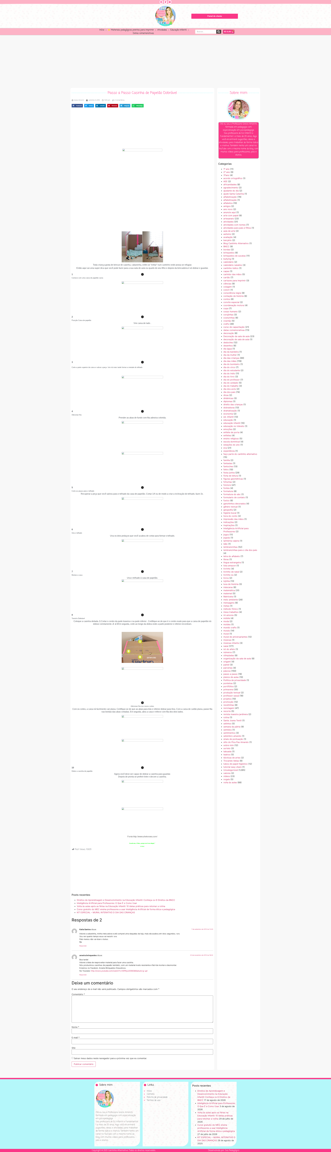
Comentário (78, 994)
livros (226, 578)
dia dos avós (229, 389)
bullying (227, 259)
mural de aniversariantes (235, 637)
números (227, 652)
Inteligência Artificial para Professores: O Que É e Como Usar (107, 903)
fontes (226, 488)
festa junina (229, 472)
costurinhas (229, 317)
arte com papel (230, 215)
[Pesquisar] (218, 32)
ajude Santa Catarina (233, 193)
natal (225, 646)
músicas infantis (231, 643)
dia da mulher (230, 355)
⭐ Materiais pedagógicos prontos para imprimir (131, 29)
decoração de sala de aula (236, 339)
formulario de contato (234, 497)
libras (226, 559)
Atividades (162, 29)
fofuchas (227, 482)
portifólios (228, 686)
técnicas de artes (231, 757)
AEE (225, 181)
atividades (228, 221)
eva (225, 448)
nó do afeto (229, 649)
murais (226, 630)
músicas (227, 640)
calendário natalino (232, 265)
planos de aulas (231, 677)
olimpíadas (228, 655)
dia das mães (229, 361)
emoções (227, 429)
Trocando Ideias (231, 760)
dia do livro (229, 376)
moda (226, 621)
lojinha (226, 581)
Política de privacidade (234, 680)
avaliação (228, 237)
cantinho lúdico (230, 268)
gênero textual (230, 506)
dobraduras (229, 407)
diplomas (227, 401)
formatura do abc (232, 494)
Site (73, 1048)
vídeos (226, 776)
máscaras (228, 587)
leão (225, 544)
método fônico (230, 609)
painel (226, 664)
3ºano (226, 175)
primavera (228, 689)
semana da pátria (231, 726)
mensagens (228, 602)
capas (226, 271)
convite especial (231, 302)
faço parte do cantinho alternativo (240, 454)
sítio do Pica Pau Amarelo (236, 742)
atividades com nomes (234, 224)
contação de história (233, 296)
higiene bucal (229, 513)
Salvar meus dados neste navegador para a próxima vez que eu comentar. (110, 1058)
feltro (226, 469)
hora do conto (230, 516)
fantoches (228, 466)
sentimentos (229, 733)
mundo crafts (229, 627)
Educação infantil (178, 29)
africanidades (230, 184)
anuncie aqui (229, 212)
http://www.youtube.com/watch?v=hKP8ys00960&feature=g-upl (119, 971)
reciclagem (228, 708)
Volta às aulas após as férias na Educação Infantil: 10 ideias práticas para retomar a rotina (121, 906)
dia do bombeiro (231, 364)
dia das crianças (231, 358)
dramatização (230, 410)
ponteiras (228, 683)
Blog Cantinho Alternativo (236, 243)
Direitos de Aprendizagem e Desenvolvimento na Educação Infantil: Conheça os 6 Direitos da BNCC (126, 900)
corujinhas (228, 314)
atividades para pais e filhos (237, 228)
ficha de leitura (230, 475)
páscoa (227, 671)
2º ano (226, 172)
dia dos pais (229, 392)
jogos (226, 534)
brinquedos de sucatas (234, 255)
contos (226, 299)
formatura (228, 491)
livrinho (227, 568)
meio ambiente (230, 599)
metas (226, 606)
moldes (227, 624)
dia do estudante (231, 370)
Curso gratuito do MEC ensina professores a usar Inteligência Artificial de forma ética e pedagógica (126, 909)
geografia (228, 509)
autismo (227, 234)
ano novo (228, 209)
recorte (227, 711)
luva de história (230, 584)
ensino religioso (231, 438)
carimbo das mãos (232, 274)
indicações (228, 522)
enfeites (227, 435)
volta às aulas (230, 782)
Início (101, 29)
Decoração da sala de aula (236, 336)
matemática (229, 590)
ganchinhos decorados (234, 503)
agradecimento (230, 187)
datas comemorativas (234, 330)
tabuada (227, 751)
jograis (226, 537)
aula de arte (229, 231)
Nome (75, 1027)
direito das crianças (233, 404)
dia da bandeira (231, 351)
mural (226, 633)
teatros (226, 754)
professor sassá (231, 695)
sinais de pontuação (233, 739)
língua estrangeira (232, 562)
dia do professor (231, 379)
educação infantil (231, 423)
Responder (83, 946)
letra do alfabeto (231, 556)
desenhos (228, 345)
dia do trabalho (230, 386)
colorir (226, 290)
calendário (228, 262)
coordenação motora (233, 305)
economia (228, 413)
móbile (226, 618)
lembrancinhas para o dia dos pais (240, 550)
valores (227, 773)
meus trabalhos (230, 612)
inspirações (229, 525)
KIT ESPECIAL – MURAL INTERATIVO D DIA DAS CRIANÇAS (106, 912)
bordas (226, 249)
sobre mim (228, 745)
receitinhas (228, 705)
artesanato (228, 218)
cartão (226, 277)
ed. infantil (228, 417)
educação (228, 420)
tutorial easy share (232, 767)
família (226, 460)
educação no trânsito (233, 426)
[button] (77, 105)
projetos (227, 698)
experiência (229, 451)
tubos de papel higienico (235, 764)
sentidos (227, 729)
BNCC (226, 246)
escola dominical (231, 441)
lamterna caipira (231, 540)
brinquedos (228, 252)
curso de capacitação (234, 327)
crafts (226, 324)
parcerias (227, 667)
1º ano (226, 169)
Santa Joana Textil (232, 720)
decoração (228, 333)
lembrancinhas (230, 547)
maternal (227, 593)
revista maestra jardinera (235, 714)
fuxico (226, 500)
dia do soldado (230, 382)
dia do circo (229, 367)
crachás (227, 320)
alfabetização (230, 197)
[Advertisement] (165, 61)
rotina (226, 717)
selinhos (227, 723)
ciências (227, 283)
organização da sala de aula (237, 658)
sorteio (226, 748)
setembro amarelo (232, 736)
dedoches (228, 342)
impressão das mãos (233, 519)
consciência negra (232, 293)
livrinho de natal (231, 571)
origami (227, 661)
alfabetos (228, 203)
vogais (226, 779)
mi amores (228, 615)
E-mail (76, 1037)
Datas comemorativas (143, 33)
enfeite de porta (231, 432)
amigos (227, 206)
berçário (227, 240)
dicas (226, 395)
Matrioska (228, 596)
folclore (227, 485)
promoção (228, 702)
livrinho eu (228, 575)
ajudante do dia (231, 190)
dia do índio (229, 373)
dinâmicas (228, 398)
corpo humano (230, 311)
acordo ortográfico (232, 178)
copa (225, 308)
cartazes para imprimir (234, 280)
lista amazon (229, 565)
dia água (227, 348)
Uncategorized (230, 770)
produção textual (231, 692)
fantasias (227, 463)
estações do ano (231, 444)
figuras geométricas (233, 479)
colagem (227, 286)
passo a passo (230, 674)
